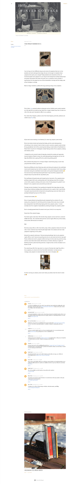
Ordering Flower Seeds (33, 470)
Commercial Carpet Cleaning (59, 322)
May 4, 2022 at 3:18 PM (35, 343)
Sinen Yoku (30, 375)
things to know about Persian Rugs (42, 355)
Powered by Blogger (40, 480)
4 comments (29, 472)
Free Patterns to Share (22, 35)
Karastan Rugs (33, 331)
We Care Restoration (32, 321)
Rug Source (30, 363)
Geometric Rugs (31, 371)
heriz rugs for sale (34, 316)
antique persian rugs (45, 337)
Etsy (32, 117)
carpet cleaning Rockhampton (33, 387)
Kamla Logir (30, 352)
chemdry (29, 343)
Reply (29, 309)
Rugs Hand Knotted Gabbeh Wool (47, 306)
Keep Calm (30, 359)
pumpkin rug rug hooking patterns (33, 297)
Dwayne (29, 303)
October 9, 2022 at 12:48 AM (37, 359)
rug (31, 108)
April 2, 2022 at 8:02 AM (36, 328)
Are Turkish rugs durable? (33, 380)
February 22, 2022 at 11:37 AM (39, 312)
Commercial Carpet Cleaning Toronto (56, 345)
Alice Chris (30, 384)
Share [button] (12, 41)
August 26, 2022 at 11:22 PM (37, 352)
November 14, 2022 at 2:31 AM (38, 368)
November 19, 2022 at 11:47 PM (38, 375)
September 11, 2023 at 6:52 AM (37, 384)
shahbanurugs (30, 336)
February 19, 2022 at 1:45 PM (36, 303)
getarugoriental (31, 312)
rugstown (30, 328)
